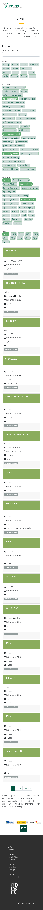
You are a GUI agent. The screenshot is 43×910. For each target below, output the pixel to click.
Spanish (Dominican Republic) (15, 195)
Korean (6, 219)
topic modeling (28, 138)
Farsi (31, 211)
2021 (28, 234)
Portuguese (16, 219)
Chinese (17, 223)
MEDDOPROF (11, 503)
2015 (35, 238)
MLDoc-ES (10, 677)
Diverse (24, 64)
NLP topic (6, 84)
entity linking (8, 118)
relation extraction (10, 126)
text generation (9, 130)
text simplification (10, 169)
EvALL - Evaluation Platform (12, 867)
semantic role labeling (26, 118)
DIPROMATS (11, 250)
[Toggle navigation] (36, 6)
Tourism (14, 76)
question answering (11, 157)
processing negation (29, 153)
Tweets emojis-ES (14, 750)
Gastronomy (26, 68)
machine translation (11, 138)
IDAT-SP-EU (10, 576)
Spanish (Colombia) (11, 188)
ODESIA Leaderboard (13, 875)
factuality (25, 126)
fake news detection (11, 110)
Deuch (23, 211)
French (6, 215)
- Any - (5, 234)
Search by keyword (10, 50)
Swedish (28, 219)
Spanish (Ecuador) (10, 199)
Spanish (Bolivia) (9, 184)
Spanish (6, 180)
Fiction (6, 68)
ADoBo (8, 472)
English (6, 211)
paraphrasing (21, 141)
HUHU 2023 (10, 320)
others (32, 76)
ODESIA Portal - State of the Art (13, 857)
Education (34, 64)
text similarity (23, 165)
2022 (21, 234)
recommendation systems (13, 161)
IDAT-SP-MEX (11, 607)
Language (6, 177)
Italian (31, 215)
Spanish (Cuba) (9, 192)
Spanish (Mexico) (28, 199)
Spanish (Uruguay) (26, 207)
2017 (20, 238)
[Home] (14, 6)
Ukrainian (7, 223)
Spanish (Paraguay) (10, 203)
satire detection (9, 114)
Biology (6, 64)
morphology (8, 141)
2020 (36, 234)
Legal (24, 72)
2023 (14, 234)
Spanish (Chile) (26, 184)
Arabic (15, 211)
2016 (27, 238)
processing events (10, 149)
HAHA (8, 541)
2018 (13, 238)
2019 (5, 238)
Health (15, 72)
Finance (15, 68)
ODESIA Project (11, 848)
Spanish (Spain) (9, 207)
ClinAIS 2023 (11, 358)
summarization (9, 165)
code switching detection (13, 102)
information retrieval (11, 134)
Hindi (24, 215)
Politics (24, 76)
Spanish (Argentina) (21, 180)
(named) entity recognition (14, 87)
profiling (22, 114)
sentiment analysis (10, 91)
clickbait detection (27, 99)
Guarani (15, 215)
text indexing (24, 130)
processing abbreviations (13, 145)
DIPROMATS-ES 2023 (15, 282)
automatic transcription (12, 95)
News (31, 72)
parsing (24, 91)
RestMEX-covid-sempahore (18, 434)
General (6, 72)
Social (5, 76)
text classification (10, 99)
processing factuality (29, 149)
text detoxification (28, 169)
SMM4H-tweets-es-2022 (17, 396)
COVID (15, 64)
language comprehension (13, 106)
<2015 (5, 242)
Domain (5, 61)
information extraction (12, 122)
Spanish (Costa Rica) (30, 188)
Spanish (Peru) (27, 203)
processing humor (10, 153)
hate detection (29, 110)
